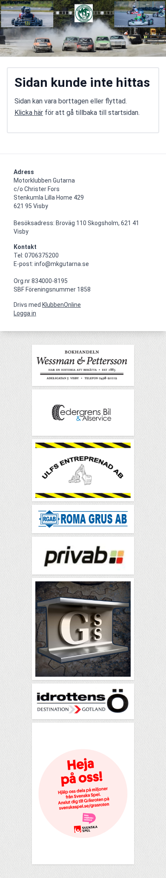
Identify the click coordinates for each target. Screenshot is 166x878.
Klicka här (28, 113)
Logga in (25, 313)
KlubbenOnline (61, 304)
